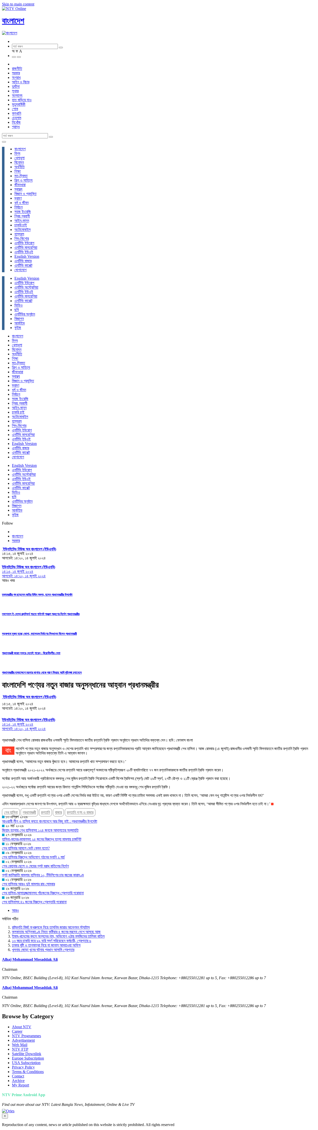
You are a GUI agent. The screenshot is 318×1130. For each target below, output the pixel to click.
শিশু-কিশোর (21, 238)
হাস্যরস (19, 234)
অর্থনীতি (19, 167)
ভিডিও (18, 305)
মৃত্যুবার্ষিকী (18, 104)
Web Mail (19, 1045)
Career (17, 1031)
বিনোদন (19, 162)
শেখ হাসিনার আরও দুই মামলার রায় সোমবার (28, 884)
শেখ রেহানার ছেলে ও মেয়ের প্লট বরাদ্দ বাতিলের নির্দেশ (35, 866)
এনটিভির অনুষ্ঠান (24, 314)
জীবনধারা (20, 185)
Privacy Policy (23, 1067)
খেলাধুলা (19, 158)
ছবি (16, 310)
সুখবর (15, 91)
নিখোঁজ (16, 122)
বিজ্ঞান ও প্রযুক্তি (25, 194)
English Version (26, 256)
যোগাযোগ (20, 270)
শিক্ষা (17, 171)
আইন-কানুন (21, 220)
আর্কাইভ (19, 323)
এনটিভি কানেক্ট (23, 265)
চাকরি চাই (20, 225)
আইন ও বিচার (20, 82)
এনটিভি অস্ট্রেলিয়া (26, 287)
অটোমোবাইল (22, 229)
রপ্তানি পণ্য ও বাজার (80, 812)
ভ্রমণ (18, 198)
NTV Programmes (26, 1036)
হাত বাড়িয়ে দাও (22, 100)
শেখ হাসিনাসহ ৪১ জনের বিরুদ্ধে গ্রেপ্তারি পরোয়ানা (34, 902)
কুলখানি (16, 113)
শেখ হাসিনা (11, 812)
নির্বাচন (18, 207)
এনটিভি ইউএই (23, 252)
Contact (18, 1076)
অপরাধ (16, 77)
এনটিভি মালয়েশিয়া (25, 247)
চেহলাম (16, 118)
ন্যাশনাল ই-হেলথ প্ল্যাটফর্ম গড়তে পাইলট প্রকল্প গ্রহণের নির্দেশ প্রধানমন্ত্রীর (41, 614)
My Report (20, 1085)
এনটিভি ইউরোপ (24, 243)
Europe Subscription (28, 1058)
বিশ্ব (17, 153)
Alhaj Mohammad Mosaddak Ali (30, 959)
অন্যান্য (17, 95)
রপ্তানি (45, 812)
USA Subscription (26, 1063)
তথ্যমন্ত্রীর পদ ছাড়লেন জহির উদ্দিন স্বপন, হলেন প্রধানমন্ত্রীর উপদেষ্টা (37, 594)
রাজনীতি (17, 68)
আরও (15, 910)
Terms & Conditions (28, 1072)
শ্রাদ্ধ (16, 127)
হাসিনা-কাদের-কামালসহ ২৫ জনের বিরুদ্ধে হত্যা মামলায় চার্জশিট (41, 839)
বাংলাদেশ (13, 20)
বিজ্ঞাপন (19, 319)
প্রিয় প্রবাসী (22, 216)
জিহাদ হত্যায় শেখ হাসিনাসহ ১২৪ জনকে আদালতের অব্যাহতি (40, 830)
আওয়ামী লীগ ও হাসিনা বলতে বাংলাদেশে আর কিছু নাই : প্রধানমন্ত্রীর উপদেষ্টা (49, 821)
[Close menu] (4, 142)
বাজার (58, 812)
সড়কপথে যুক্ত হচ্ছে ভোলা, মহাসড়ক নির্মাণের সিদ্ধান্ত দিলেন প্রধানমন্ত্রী (39, 634)
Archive (18, 1080)
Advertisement (23, 1040)
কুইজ (17, 327)
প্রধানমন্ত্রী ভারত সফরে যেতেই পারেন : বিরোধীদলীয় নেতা (31, 653)
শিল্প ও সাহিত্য (23, 180)
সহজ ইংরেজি (22, 212)
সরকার (16, 73)
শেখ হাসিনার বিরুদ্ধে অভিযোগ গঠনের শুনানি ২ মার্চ (33, 857)
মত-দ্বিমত (21, 176)
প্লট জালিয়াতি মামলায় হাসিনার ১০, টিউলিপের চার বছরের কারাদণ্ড (43, 875)
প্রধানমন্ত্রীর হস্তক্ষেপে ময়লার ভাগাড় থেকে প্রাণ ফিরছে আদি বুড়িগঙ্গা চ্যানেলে (42, 672)
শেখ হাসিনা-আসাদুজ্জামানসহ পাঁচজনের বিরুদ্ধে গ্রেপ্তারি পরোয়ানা (43, 893)
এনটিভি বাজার (23, 261)
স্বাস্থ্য (18, 189)
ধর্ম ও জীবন (21, 203)
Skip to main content (18, 4)
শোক (15, 109)
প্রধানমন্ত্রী (29, 812)
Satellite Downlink (26, 1054)
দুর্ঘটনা (16, 86)
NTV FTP (20, 1049)
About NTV (21, 1027)
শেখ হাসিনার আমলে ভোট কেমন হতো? (26, 848)
